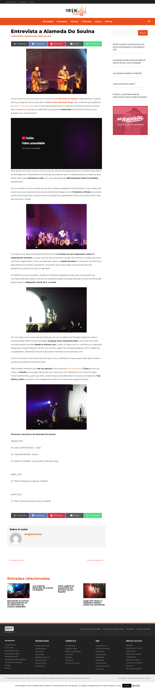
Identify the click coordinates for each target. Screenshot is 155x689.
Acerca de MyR (143, 629)
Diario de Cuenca (133, 660)
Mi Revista (100, 669)
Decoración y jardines (13, 662)
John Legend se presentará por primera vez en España (66, 589)
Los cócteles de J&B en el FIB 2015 (127, 73)
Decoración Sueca (12, 651)
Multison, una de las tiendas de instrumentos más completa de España (130, 95)
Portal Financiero (102, 666)
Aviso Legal (122, 678)
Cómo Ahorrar (101, 663)
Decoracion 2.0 (10, 645)
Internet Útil (40, 666)
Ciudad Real (131, 657)
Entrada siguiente (96, 560)
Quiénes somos (11, 2)
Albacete (129, 645)
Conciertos (17, 36)
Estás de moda (71, 648)
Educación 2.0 (101, 646)
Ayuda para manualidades (15, 659)
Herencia (129, 666)
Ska (49, 36)
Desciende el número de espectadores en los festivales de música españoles (18, 604)
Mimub (8, 665)
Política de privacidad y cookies (138, 678)
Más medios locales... (134, 669)
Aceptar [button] (127, 686)
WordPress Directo (42, 657)
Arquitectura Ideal (12, 654)
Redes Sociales (41, 660)
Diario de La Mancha (134, 663)
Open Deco (9, 648)
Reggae (42, 36)
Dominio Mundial (103, 648)
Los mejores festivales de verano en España (43, 588)
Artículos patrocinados (90, 629)
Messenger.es (40, 648)
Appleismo (39, 651)
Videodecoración (11, 656)
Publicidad (22, 2)
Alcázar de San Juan (134, 648)
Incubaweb (39, 654)
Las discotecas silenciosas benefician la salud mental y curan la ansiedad (129, 61)
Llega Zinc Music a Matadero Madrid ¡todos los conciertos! (94, 603)
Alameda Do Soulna (68, 99)
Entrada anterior (16, 560)
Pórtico (7, 668)
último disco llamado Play (59, 102)
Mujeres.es (69, 660)
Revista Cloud (40, 663)
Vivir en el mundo (72, 663)
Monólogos (100, 657)
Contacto (32, 2)
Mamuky (68, 657)
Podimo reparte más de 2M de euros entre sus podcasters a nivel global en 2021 (129, 47)
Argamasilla (131, 651)
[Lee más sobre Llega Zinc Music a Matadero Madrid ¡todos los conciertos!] (94, 590)
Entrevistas (30, 36)
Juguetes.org (101, 654)
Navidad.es (100, 651)
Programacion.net (42, 646)
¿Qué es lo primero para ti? (124, 84)
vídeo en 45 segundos (24, 106)
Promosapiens (74, 368)
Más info (136, 685)
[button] (149, 21)
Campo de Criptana (133, 654)
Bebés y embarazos (73, 651)
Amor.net (69, 654)
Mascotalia (100, 660)
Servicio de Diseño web (113, 629)
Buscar (143, 33)
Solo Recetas (70, 646)
